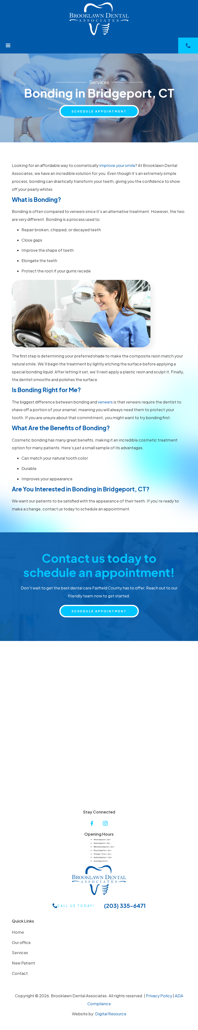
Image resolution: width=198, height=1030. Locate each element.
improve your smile (117, 165)
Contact (20, 973)
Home (18, 932)
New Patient (23, 962)
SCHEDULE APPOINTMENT (99, 111)
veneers (105, 401)
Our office (21, 942)
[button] (8, 45)
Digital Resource (110, 1013)
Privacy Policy (159, 995)
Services (20, 952)
